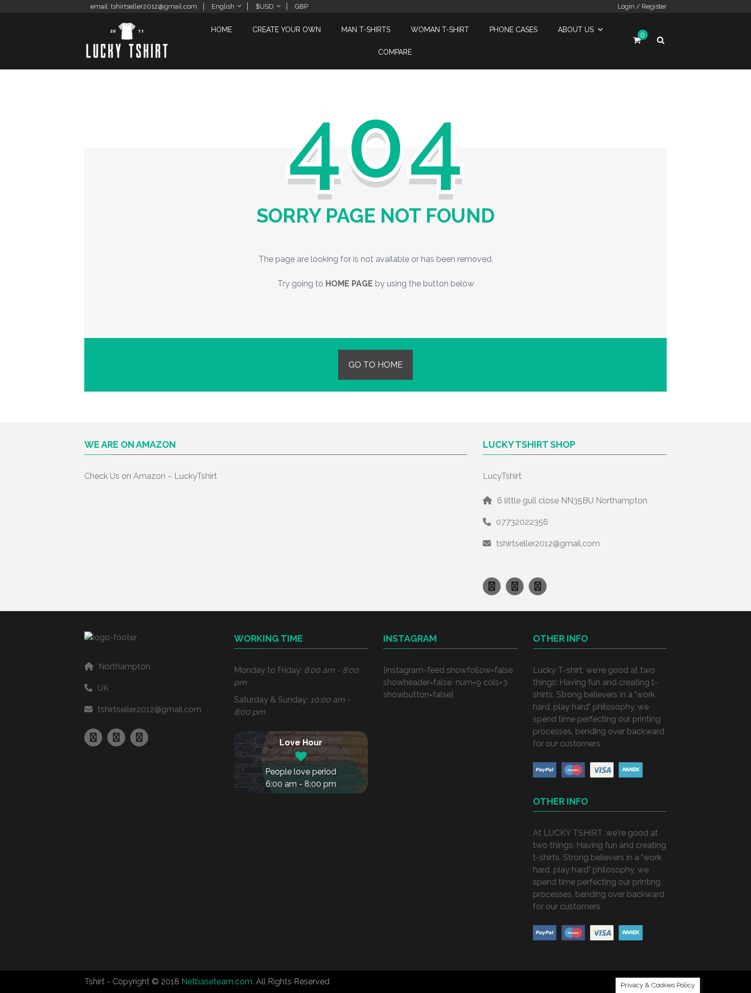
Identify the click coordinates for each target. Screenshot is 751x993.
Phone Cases (513, 29)
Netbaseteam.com (216, 981)
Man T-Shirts (365, 29)
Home (221, 29)
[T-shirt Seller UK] (492, 586)
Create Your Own (286, 29)
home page (349, 283)
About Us (576, 29)
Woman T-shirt (440, 29)
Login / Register (642, 6)
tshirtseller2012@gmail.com (548, 543)
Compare (395, 52)
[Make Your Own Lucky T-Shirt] (127, 55)
